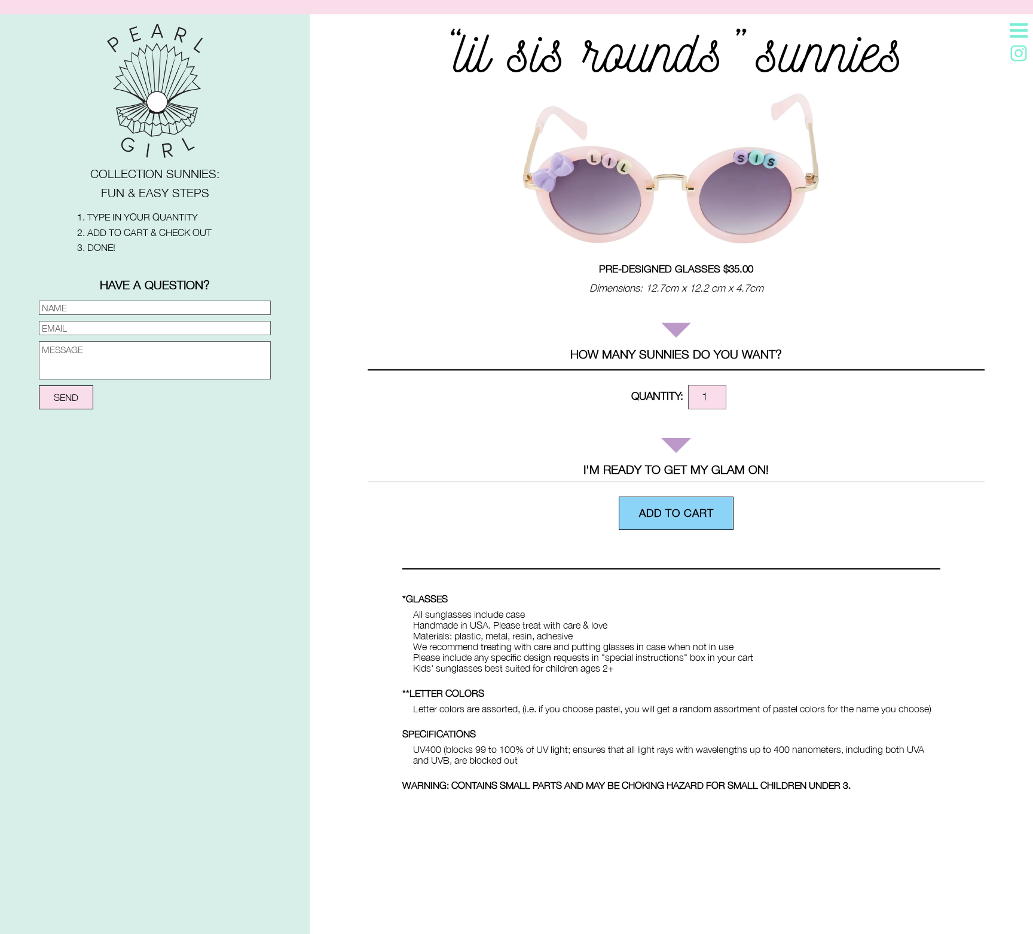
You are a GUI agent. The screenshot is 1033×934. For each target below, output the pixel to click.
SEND (66, 397)
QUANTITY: (657, 396)
